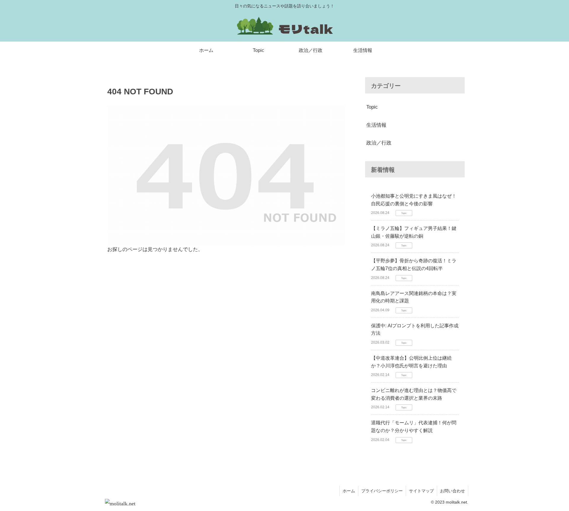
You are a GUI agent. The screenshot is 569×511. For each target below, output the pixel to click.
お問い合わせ (452, 490)
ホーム (349, 490)
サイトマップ (421, 490)
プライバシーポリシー (382, 490)
